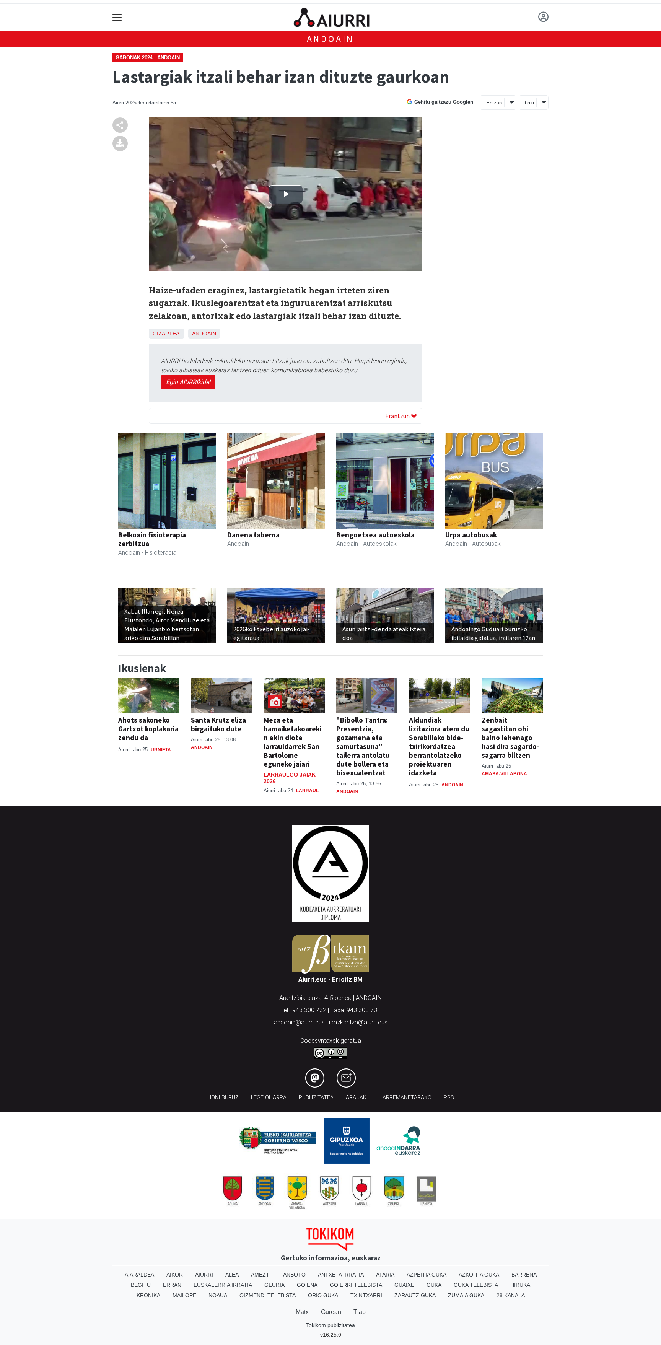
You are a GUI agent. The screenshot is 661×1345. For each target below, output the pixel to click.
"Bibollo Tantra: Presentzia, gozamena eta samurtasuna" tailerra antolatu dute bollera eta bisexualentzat (363, 746)
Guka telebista (476, 1285)
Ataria (385, 1275)
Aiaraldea (139, 1275)
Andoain (331, 39)
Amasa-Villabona (504, 774)
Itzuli (528, 103)
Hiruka (520, 1285)
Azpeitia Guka (426, 1275)
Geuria (274, 1285)
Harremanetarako (405, 1097)
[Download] (120, 143)
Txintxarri (366, 1295)
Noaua (217, 1295)
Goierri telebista (356, 1285)
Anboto (294, 1275)
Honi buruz (223, 1097)
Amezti (261, 1275)
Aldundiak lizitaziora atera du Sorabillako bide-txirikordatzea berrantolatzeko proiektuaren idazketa (439, 746)
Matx (302, 1312)
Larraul (307, 790)
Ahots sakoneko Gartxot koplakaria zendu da (148, 728)
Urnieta (161, 749)
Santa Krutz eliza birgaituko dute (218, 724)
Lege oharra (269, 1097)
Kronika (148, 1295)
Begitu (141, 1285)
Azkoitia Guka (479, 1275)
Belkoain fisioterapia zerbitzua (152, 539)
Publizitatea (316, 1097)
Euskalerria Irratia (223, 1285)
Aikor (174, 1275)
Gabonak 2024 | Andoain (148, 57)
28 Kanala (511, 1295)
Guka (434, 1285)
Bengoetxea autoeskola (375, 534)
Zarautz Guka (415, 1295)
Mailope (184, 1295)
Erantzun (398, 416)
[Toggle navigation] (117, 17)
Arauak (356, 1097)
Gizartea (166, 334)
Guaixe (404, 1285)
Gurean (331, 1312)
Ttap (359, 1312)
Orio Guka (323, 1295)
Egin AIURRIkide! (188, 382)
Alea (232, 1275)
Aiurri (204, 1275)
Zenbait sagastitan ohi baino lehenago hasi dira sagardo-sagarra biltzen (510, 737)
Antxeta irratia (341, 1275)
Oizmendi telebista (267, 1295)
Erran (172, 1285)
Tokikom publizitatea (330, 1325)
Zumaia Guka (466, 1295)
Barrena (524, 1275)
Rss (449, 1097)
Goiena (307, 1285)
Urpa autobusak (471, 534)
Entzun (494, 103)
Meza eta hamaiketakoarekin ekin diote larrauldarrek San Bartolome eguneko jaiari (293, 742)
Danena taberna (253, 534)
